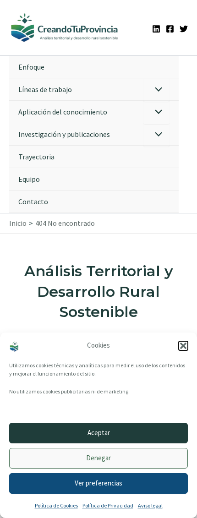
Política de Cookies (56, 505)
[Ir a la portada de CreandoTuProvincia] (64, 27)
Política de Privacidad (107, 505)
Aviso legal (150, 505)
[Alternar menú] (156, 90)
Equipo (29, 179)
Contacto (33, 201)
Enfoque (31, 66)
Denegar (98, 457)
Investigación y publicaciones (64, 134)
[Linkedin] (156, 29)
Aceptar (99, 432)
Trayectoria (36, 156)
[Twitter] (184, 29)
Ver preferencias (98, 483)
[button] (183, 345)
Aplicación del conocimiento (62, 111)
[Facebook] (170, 29)
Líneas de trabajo (45, 89)
